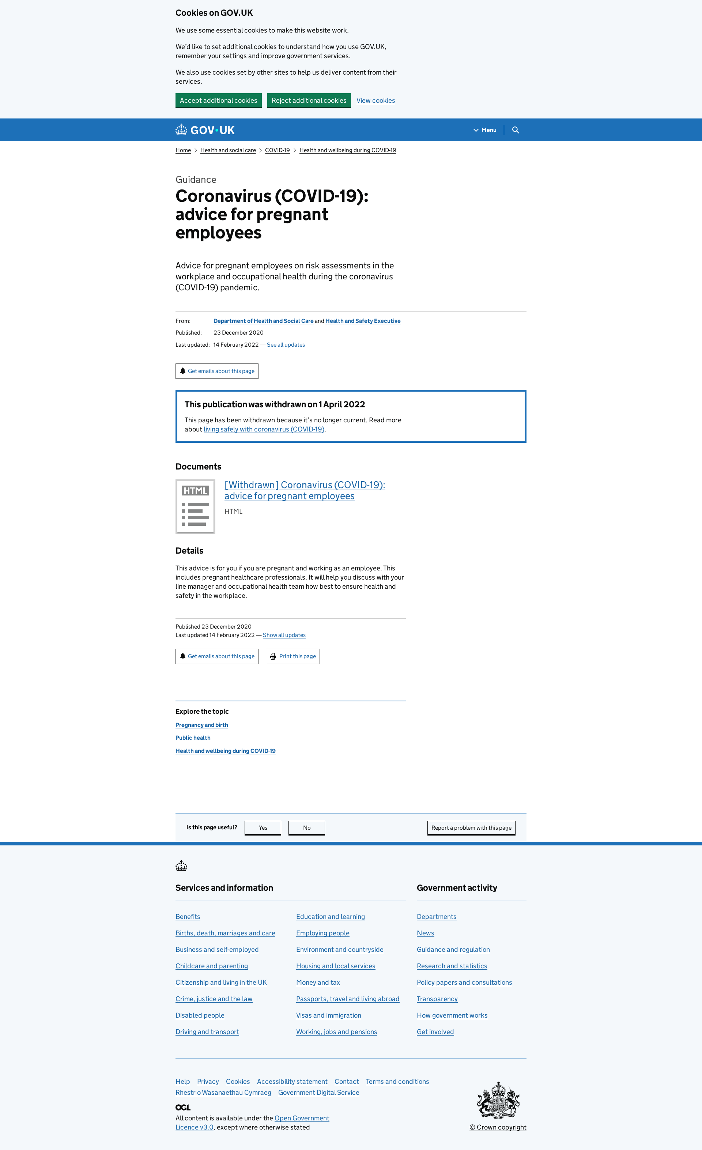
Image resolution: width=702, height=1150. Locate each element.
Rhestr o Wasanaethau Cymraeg (223, 1092)
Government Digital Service (318, 1092)
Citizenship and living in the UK (221, 982)
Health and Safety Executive (363, 320)
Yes (270, 827)
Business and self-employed (217, 949)
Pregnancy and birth (202, 724)
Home (183, 150)
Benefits (188, 916)
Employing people (323, 933)
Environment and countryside (340, 949)
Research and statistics (452, 966)
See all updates (286, 344)
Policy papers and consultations (464, 982)
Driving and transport (207, 1032)
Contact (347, 1081)
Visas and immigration (328, 1015)
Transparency (437, 999)
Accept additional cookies (218, 100)
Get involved (435, 1032)
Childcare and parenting (212, 966)
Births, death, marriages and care (225, 933)
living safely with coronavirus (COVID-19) (264, 429)
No (314, 827)
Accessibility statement (292, 1081)
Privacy (208, 1081)
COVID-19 (277, 150)
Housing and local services (335, 966)
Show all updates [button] (284, 634)
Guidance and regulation (453, 949)
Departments (437, 916)
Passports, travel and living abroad (348, 999)
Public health (193, 737)
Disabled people (200, 1015)
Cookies (238, 1081)
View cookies (375, 100)
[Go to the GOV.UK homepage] (205, 130)
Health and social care (228, 150)
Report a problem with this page (471, 827)
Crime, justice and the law (214, 999)
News (425, 933)
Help (183, 1081)
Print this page (297, 656)
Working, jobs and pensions (336, 1032)
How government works (452, 1015)
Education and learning (330, 916)
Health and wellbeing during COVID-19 (347, 150)
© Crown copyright (497, 1127)
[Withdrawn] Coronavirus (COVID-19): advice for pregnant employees (304, 490)
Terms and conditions (397, 1081)
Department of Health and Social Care (264, 320)
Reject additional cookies (309, 100)
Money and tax (318, 982)
